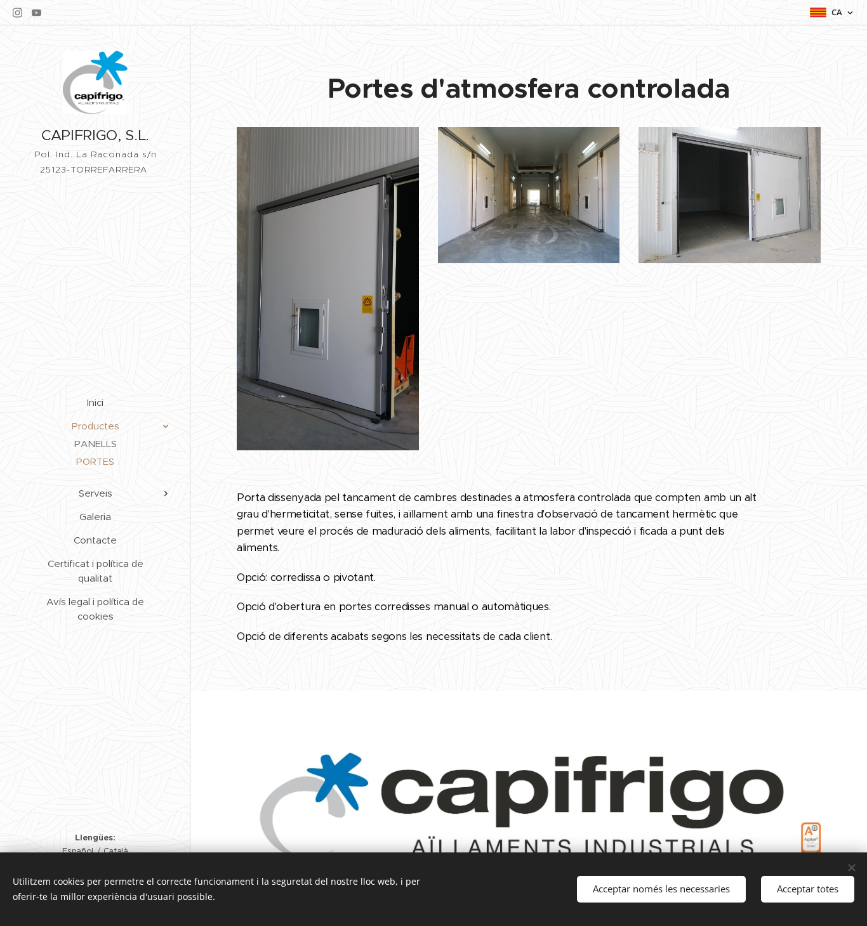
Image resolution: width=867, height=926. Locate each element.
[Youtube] (36, 12)
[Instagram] (17, 12)
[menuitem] (95, 402)
